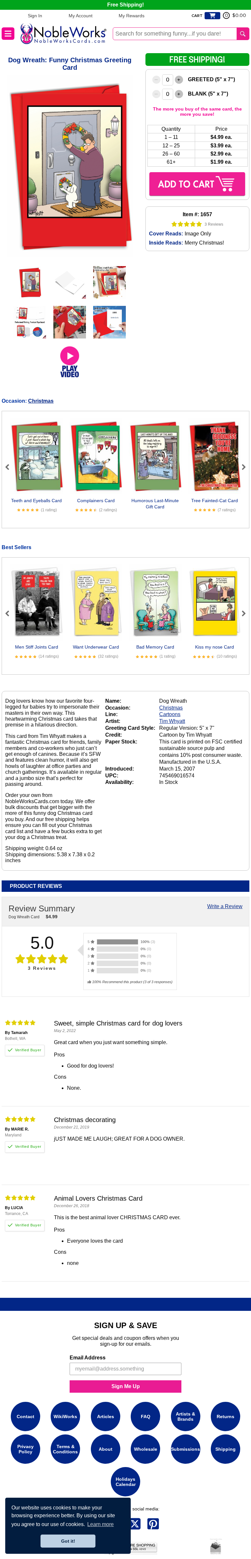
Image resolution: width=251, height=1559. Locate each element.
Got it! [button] (68, 1541)
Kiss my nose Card (214, 647)
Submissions (185, 1449)
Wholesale (145, 1449)
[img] (186, 224)
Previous (10, 467)
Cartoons (169, 714)
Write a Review (225, 906)
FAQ (145, 1416)
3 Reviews (214, 224)
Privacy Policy (25, 1449)
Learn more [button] (100, 1524)
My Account (80, 15)
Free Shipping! (125, 4)
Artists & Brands (185, 1416)
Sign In (35, 15)
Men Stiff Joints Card (36, 647)
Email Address (88, 1357)
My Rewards (131, 15)
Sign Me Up (125, 1386)
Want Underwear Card (96, 647)
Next (241, 467)
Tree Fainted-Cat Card (214, 500)
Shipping (225, 1449)
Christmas (41, 401)
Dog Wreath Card (24, 917)
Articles (105, 1416)
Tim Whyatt (172, 721)
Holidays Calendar (126, 1482)
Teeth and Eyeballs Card (36, 500)
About (105, 1449)
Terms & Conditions (65, 1449)
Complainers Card (96, 500)
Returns (225, 1416)
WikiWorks (65, 1416)
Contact (25, 1416)
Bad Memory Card (155, 647)
